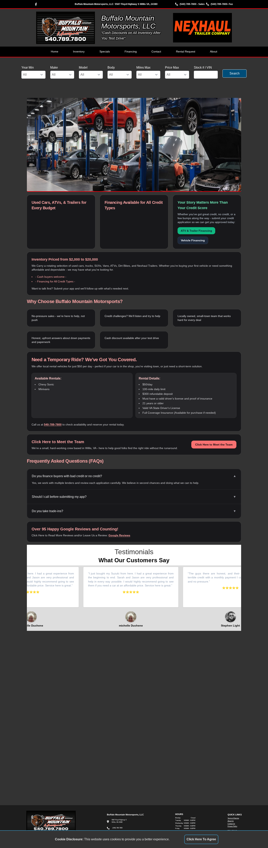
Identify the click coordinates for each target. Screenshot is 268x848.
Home (54, 51)
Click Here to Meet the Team (213, 444)
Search (235, 73)
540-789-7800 (53, 424)
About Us (231, 821)
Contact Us (231, 824)
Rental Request (185, 51)
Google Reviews (119, 535)
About (213, 51)
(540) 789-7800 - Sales (192, 4)
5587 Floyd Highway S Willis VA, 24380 (136, 4)
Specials (104, 51)
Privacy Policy (232, 826)
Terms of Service (233, 818)
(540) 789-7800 (219, 4)
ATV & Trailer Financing (196, 230)
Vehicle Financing (193, 240)
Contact (156, 51)
